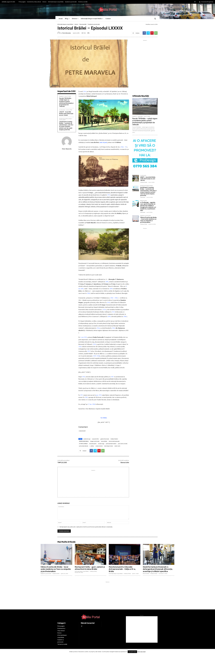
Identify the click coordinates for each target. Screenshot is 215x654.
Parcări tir (61, 96)
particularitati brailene (111, 443)
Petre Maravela (66, 33)
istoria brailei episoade (114, 441)
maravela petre (92, 443)
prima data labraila (83, 446)
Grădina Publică (114, 439)
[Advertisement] (93, 483)
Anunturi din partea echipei (65, 118)
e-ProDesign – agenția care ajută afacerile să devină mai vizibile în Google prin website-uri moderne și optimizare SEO (148, 206)
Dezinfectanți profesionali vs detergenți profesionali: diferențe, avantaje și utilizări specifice (158, 569)
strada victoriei (99, 446)
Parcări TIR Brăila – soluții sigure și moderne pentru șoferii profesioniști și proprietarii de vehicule (66, 102)
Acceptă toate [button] (132, 651)
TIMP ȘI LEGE (62, 462)
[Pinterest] (152, 33)
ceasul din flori (95, 439)
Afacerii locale (143, 200)
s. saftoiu (92, 446)
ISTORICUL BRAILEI (83, 443)
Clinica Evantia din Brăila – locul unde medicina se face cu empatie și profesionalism (148, 220)
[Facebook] (195, 2)
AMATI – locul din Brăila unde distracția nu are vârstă (66, 113)
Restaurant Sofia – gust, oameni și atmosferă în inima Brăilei (90, 568)
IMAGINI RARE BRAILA (84, 441)
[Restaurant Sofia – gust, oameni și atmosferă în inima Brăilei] (90, 554)
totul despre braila (108, 446)
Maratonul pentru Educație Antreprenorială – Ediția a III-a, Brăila (122, 569)
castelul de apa (86, 439)
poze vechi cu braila (122, 443)
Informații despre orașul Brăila (65, 24)
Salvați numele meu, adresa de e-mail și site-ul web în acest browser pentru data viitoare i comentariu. (86, 527)
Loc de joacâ (62, 109)
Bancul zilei (125, 462)
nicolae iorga (101, 443)
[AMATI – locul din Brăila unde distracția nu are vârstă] (135, 178)
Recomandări (83, 24)
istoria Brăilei (104, 441)
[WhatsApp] (156, 33)
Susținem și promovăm (94, 24)
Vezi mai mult (141, 651)
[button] (155, 18)
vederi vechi (117, 446)
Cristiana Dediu (143, 182)
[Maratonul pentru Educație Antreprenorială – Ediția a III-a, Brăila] (124, 554)
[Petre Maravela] (58, 33)
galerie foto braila (105, 439)
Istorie (76, 24)
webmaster (140, 116)
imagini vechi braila (94, 441)
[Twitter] (148, 33)
